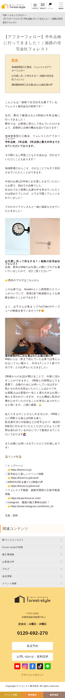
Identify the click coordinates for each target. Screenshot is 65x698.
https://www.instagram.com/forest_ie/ (32, 506)
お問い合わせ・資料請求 (32, 656)
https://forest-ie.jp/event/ (25, 478)
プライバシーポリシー (32, 675)
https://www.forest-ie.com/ (26, 498)
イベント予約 (10, 695)
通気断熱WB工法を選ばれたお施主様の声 (32, 84)
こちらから (32, 280)
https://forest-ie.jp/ (21, 469)
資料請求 (32, 695)
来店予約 (32, 646)
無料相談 (54, 695)
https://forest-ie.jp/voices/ (25, 486)
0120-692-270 (32, 633)
